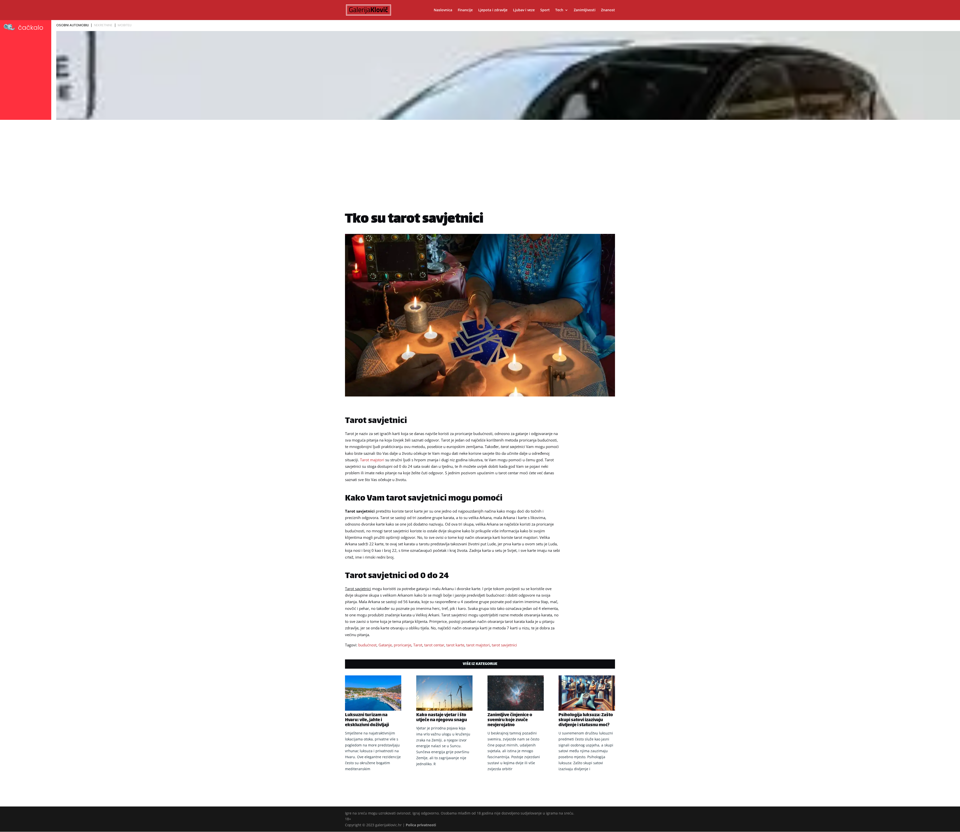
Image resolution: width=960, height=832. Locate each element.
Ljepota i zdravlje (493, 10)
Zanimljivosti (585, 10)
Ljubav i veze (524, 10)
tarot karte (455, 644)
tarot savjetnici (504, 644)
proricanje (402, 644)
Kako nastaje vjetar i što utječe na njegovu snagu (441, 717)
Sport (545, 10)
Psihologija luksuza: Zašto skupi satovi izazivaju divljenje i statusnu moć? (585, 720)
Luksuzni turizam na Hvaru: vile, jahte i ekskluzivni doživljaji (367, 720)
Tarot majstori (372, 459)
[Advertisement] (480, 159)
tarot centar (434, 644)
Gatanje (385, 644)
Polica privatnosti (421, 824)
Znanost (608, 10)
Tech (559, 10)
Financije (465, 10)
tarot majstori (478, 644)
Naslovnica (443, 10)
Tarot (417, 644)
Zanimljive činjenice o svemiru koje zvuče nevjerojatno (510, 720)
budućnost (367, 644)
